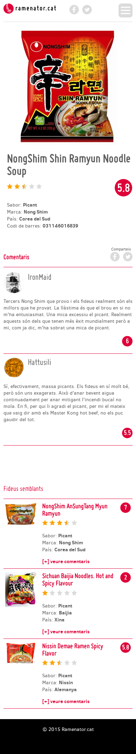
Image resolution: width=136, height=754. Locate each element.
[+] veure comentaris (66, 561)
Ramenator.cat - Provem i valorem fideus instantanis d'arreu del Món (30, 8)
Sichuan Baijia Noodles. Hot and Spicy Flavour (77, 579)
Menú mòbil (126, 10)
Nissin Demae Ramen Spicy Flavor (72, 649)
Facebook (74, 9)
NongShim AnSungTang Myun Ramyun (74, 509)
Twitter (87, 9)
